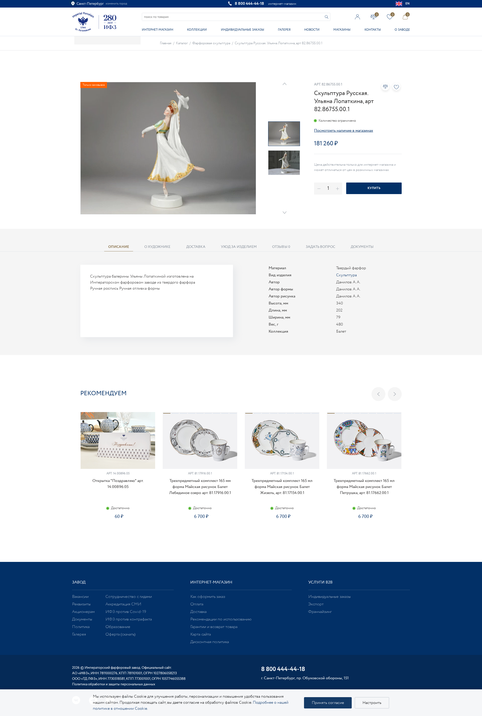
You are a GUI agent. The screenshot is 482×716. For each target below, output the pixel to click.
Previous (378, 394)
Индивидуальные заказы (242, 30)
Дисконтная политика (209, 642)
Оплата (196, 604)
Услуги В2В (320, 582)
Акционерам (83, 612)
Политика (81, 627)
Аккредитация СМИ (123, 604)
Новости (312, 30)
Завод (79, 582)
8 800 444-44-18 (249, 4)
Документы (82, 619)
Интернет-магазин (157, 30)
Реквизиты (81, 604)
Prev (284, 84)
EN (407, 4)
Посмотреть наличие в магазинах (343, 130)
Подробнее (118, 534)
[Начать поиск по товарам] (326, 17)
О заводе (402, 30)
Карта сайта (200, 634)
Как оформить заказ (207, 597)
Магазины (341, 30)
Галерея (284, 30)
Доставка (198, 612)
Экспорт (316, 604)
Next (284, 212)
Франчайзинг (320, 612)
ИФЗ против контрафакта (128, 619)
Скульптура (346, 275)
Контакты (373, 30)
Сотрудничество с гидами (128, 597)
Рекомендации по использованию (221, 619)
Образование (117, 627)
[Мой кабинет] (357, 17)
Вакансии (80, 597)
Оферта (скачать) (120, 634)
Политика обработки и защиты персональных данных (113, 684)
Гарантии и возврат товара (213, 627)
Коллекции (197, 30)
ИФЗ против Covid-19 (125, 612)
